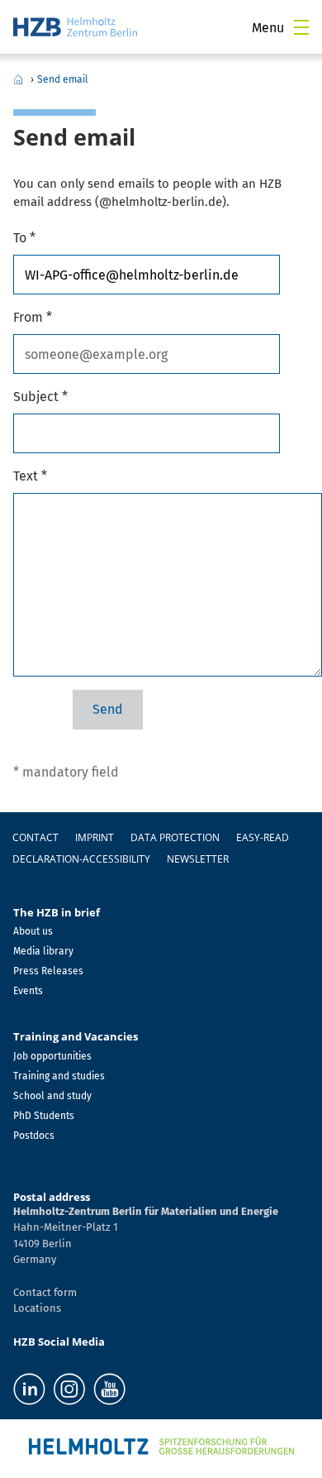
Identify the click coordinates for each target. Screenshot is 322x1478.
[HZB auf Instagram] (69, 1389)
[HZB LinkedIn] (29, 1389)
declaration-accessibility (81, 859)
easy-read (262, 837)
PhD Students (43, 1116)
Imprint (94, 837)
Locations (37, 1308)
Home (18, 79)
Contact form (45, 1292)
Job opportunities (52, 1056)
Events (28, 991)
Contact (35, 837)
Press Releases (48, 971)
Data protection (175, 837)
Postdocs (33, 1135)
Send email (62, 79)
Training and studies (59, 1076)
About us (33, 931)
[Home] (75, 27)
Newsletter (198, 859)
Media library (43, 951)
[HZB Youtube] (109, 1389)
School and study (52, 1096)
